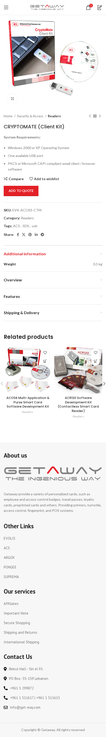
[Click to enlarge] (12, 99)
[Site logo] (47, 7)
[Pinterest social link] (30, 234)
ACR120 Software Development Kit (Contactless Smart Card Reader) (78, 404)
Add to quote (21, 191)
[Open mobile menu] (6, 7)
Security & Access (30, 116)
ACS (16, 226)
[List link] (53, 538)
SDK (25, 226)
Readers (54, 116)
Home (8, 116)
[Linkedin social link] (36, 234)
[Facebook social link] (17, 234)
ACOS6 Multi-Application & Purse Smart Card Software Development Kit (27, 402)
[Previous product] (90, 116)
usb (34, 226)
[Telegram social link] (42, 234)
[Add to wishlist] (45, 352)
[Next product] (99, 116)
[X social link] (23, 234)
